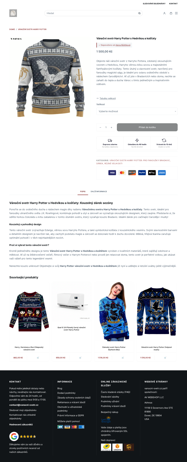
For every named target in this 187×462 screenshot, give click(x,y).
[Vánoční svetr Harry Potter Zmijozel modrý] (156, 311)
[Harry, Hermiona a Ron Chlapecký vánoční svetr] (29, 311)
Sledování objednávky (154, 3)
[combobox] (91, 13)
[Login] (164, 13)
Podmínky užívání (110, 401)
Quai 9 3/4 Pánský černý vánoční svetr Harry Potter (71, 328)
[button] (106, 98)
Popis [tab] (82, 191)
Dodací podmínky (66, 393)
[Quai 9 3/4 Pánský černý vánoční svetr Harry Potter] (71, 301)
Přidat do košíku (147, 127)
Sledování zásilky (110, 396)
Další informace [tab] (99, 191)
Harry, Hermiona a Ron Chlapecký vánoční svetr (29, 348)
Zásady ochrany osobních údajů (74, 397)
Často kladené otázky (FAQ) (115, 392)
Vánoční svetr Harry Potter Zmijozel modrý (156, 348)
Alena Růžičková (123, 45)
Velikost (100, 104)
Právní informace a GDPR (70, 415)
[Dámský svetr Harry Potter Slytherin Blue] (114, 311)
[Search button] (139, 13)
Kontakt (173, 3)
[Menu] (176, 13)
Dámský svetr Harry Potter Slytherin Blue (113, 348)
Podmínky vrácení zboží (113, 406)
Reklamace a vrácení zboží (71, 402)
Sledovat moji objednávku (22, 410)
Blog (59, 388)
